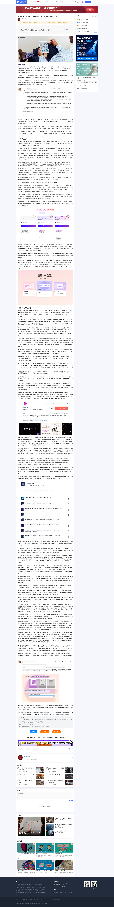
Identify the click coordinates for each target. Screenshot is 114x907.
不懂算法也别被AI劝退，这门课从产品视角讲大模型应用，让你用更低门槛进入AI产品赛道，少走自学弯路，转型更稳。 (43, 22)
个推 (45, 899)
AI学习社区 (55, 899)
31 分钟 (71, 20)
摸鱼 (63, 1)
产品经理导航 (25, 899)
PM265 (21, 899)
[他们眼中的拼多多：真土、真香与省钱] (69, 770)
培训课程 (35, 1)
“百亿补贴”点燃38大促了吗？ (54, 774)
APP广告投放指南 (21, 870)
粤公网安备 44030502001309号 (41, 903)
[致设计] (57, 886)
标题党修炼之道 (58, 853)
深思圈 (22, 18)
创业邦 (51, 899)
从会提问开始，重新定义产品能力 (27, 774)
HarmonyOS (68, 1)
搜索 (75, 1)
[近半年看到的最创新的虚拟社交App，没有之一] (69, 782)
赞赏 (34, 731)
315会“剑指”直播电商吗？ (61, 831)
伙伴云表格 (38, 899)
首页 (31, 1)
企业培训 (55, 1)
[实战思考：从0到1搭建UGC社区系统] (40, 782)
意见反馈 (65, 892)
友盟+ (48, 899)
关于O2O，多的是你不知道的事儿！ (44, 870)
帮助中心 (70, 892)
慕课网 (58, 899)
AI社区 (59, 1)
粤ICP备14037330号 (32, 903)
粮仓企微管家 (28, 902)
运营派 (24, 902)
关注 (27, 18)
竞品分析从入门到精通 (41, 853)
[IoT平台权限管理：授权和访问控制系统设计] (40, 770)
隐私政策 (56, 892)
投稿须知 (61, 892)
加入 (95, 19)
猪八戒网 (34, 899)
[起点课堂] (57, 884)
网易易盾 (42, 899)
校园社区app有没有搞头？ (82, 88)
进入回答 (94, 73)
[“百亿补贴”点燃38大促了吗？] (69, 776)
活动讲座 (47, 1)
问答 (51, 1)
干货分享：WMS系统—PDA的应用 (63, 818)
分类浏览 (41, 1)
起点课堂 (30, 899)
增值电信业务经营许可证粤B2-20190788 (41, 904)
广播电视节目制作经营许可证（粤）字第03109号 (24, 904)
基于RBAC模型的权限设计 (61, 870)
